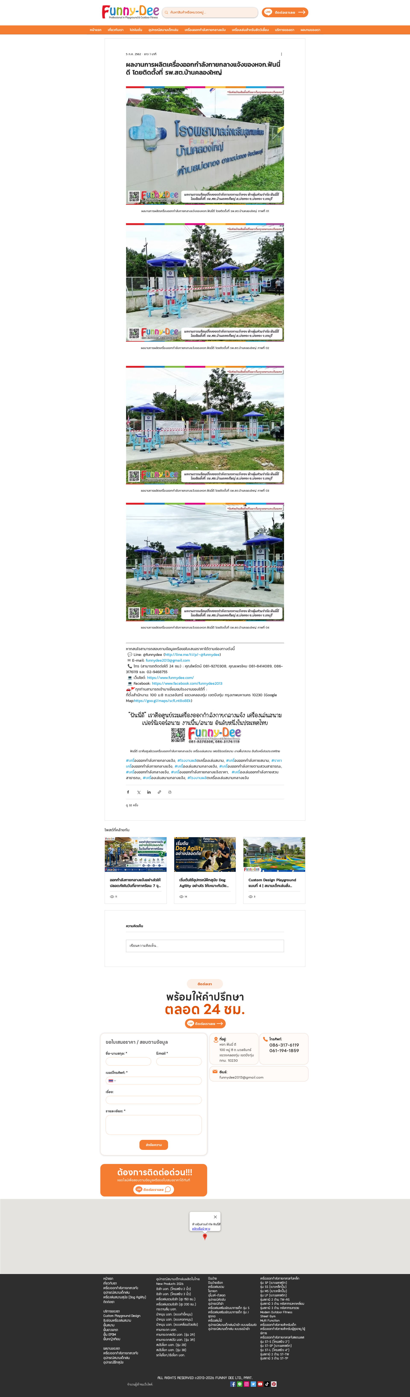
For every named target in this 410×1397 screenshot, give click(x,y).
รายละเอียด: (116, 1111)
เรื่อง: (109, 1092)
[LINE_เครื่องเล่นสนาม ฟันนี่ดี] (239, 1384)
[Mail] (215, 1071)
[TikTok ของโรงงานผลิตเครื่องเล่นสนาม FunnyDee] (267, 1384)
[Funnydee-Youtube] (260, 1384)
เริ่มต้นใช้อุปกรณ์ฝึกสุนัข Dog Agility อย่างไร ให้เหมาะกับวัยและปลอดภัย (202, 882)
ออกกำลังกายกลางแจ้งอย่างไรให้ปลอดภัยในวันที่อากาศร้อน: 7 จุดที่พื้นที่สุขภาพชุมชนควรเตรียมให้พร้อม (135, 882)
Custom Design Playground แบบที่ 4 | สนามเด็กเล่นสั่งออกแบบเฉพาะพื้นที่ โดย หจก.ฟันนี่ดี (272, 882)
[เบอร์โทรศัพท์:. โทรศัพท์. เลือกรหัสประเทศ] (112, 1080)
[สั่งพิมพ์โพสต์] (170, 792)
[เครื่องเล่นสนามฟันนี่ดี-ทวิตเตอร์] (253, 1384)
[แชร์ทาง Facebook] (128, 792)
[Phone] (265, 1039)
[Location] (216, 1039)
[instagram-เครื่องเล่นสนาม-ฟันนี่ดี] (246, 1384)
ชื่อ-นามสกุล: (116, 1053)
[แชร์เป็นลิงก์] (159, 792)
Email (162, 1053)
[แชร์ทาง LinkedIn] (149, 792)
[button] (136, 31)
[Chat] (168, 1189)
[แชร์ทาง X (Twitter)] (138, 792)
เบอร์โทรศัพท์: (117, 1073)
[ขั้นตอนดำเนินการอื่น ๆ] (281, 54)
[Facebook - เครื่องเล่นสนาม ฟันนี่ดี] (233, 1384)
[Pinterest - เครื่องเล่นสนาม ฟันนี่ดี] (274, 1384)
